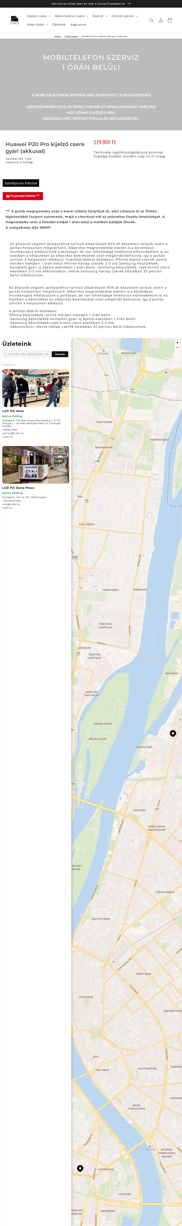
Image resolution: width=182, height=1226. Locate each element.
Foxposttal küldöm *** (24, 195)
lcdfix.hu (7, 436)
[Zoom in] (177, 342)
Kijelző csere (71, 36)
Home (58, 36)
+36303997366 (11, 500)
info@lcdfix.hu (11, 504)
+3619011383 (9, 429)
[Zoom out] (177, 347)
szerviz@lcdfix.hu (13, 433)
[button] (38, 16)
